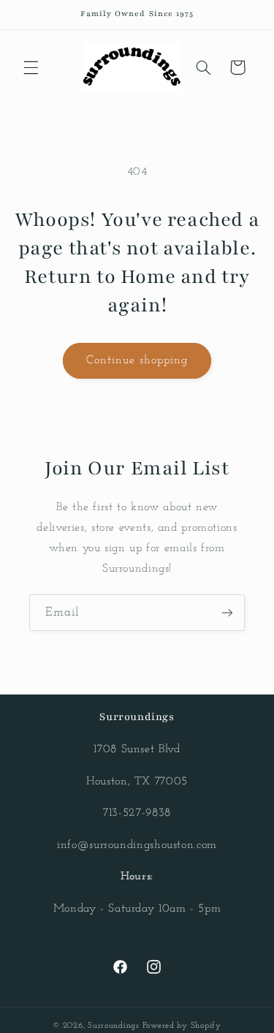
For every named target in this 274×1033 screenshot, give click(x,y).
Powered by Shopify (181, 1025)
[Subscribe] (227, 612)
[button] (30, 67)
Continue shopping (137, 360)
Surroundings (114, 1025)
